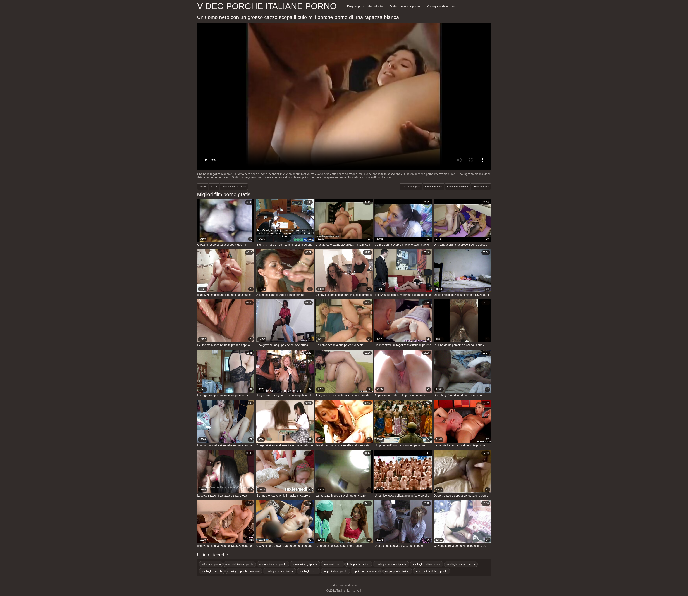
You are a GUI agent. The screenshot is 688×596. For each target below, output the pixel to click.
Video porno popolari (405, 6)
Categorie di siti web (441, 6)
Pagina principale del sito (365, 6)
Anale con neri (481, 186)
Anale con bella (433, 186)
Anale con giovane (457, 186)
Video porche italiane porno (267, 6)
